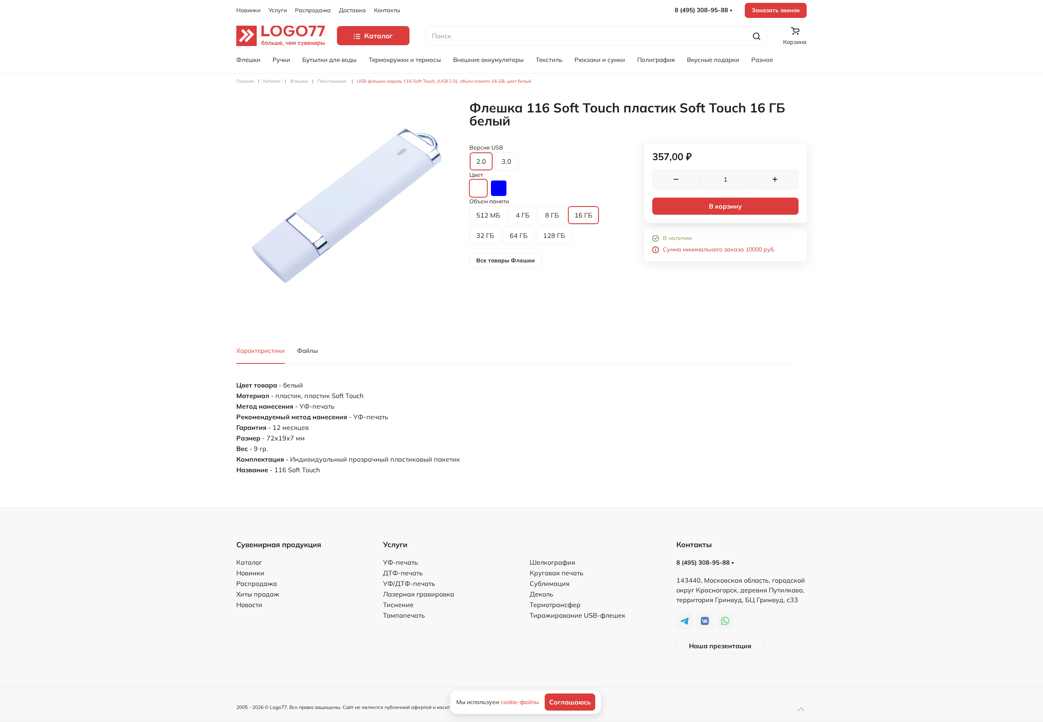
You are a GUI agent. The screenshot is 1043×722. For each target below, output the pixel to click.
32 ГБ (485, 235)
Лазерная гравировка (418, 594)
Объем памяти (489, 201)
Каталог (249, 562)
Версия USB (486, 147)
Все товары (505, 260)
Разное (762, 60)
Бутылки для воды (329, 60)
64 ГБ (519, 235)
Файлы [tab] (307, 350)
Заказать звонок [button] (776, 10)
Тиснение (398, 605)
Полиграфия (656, 60)
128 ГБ (554, 235)
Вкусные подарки (713, 60)
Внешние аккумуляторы (488, 60)
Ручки (281, 60)
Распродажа (313, 10)
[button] (346, 211)
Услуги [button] (277, 10)
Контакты (387, 10)
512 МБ (488, 215)
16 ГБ (583, 215)
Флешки (248, 60)
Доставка (352, 10)
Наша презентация (720, 646)
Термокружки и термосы (405, 60)
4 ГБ (523, 215)
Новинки (248, 10)
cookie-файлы (520, 702)
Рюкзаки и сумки (599, 60)
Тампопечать (404, 615)
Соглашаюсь (570, 702)
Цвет (476, 174)
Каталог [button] (378, 35)
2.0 (481, 161)
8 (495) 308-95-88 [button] (702, 10)
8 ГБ (552, 215)
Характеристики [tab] (260, 350)
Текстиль (549, 60)
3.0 (506, 161)
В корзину (725, 206)
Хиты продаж (257, 594)
